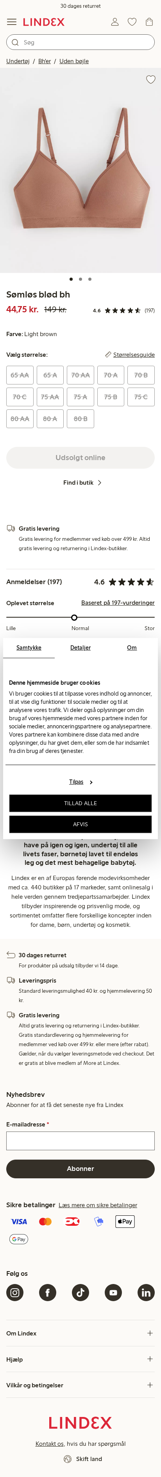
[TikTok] (80, 1292)
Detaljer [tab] (80, 647)
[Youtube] (113, 1292)
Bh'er (44, 61)
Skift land (89, 1459)
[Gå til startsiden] (43, 21)
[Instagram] (14, 1292)
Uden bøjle (74, 61)
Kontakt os (50, 1443)
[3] (90, 279)
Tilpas (76, 781)
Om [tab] (132, 647)
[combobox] (80, 42)
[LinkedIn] (146, 1292)
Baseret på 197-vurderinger (118, 603)
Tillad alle (80, 803)
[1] (71, 279)
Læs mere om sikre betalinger (98, 1205)
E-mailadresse (27, 1124)
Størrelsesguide (134, 354)
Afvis (80, 824)
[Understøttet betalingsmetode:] (80, 1231)
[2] (80, 279)
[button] (80, 170)
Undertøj (18, 61)
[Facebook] (47, 1292)
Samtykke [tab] (28, 647)
